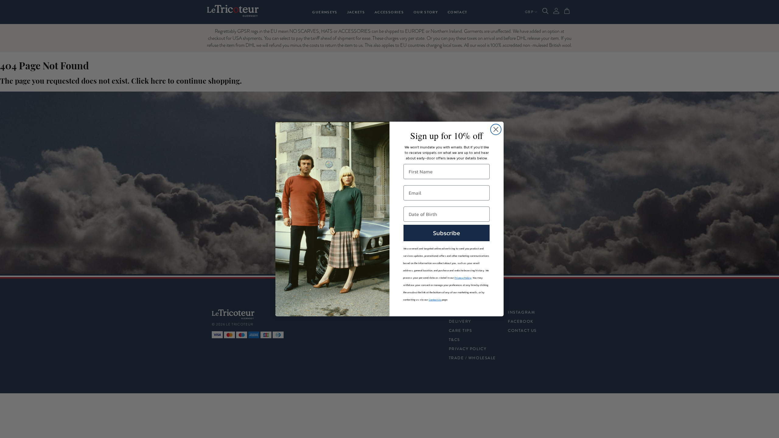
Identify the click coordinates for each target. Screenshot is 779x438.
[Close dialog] (496, 129)
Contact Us (435, 299)
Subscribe (446, 233)
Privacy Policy (463, 278)
